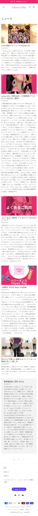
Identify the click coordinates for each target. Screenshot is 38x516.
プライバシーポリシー (13, 509)
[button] (3, 7)
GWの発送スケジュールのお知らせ (15, 46)
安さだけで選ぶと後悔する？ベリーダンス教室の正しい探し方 (18, 360)
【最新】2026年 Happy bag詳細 (14, 287)
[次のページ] (24, 459)
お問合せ (6, 476)
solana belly (12, 506)
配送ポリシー (29, 509)
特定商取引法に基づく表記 (16, 512)
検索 (5, 468)
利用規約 (22, 509)
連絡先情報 (27, 512)
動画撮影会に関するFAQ (14, 382)
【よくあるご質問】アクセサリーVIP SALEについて (19, 219)
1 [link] (14, 459)
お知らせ (6, 472)
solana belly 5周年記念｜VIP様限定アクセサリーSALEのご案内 (18, 97)
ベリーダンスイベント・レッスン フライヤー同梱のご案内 (19, 481)
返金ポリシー (30, 506)
